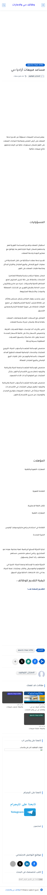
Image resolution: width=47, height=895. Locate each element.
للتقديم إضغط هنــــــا (36, 589)
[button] (35, 661)
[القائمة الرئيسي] (43, 5)
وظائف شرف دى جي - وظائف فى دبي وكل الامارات (35, 708)
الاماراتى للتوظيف (34, 76)
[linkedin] (27, 864)
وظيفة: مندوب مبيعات (14, 707)
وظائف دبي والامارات (23, 5)
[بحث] (3, 5)
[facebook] (34, 864)
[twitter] (20, 864)
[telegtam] (13, 864)
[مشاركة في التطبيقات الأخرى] (15, 661)
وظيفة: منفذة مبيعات (37, 729)
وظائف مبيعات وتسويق (35, 65)
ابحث (40, 879)
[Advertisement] (23, 38)
